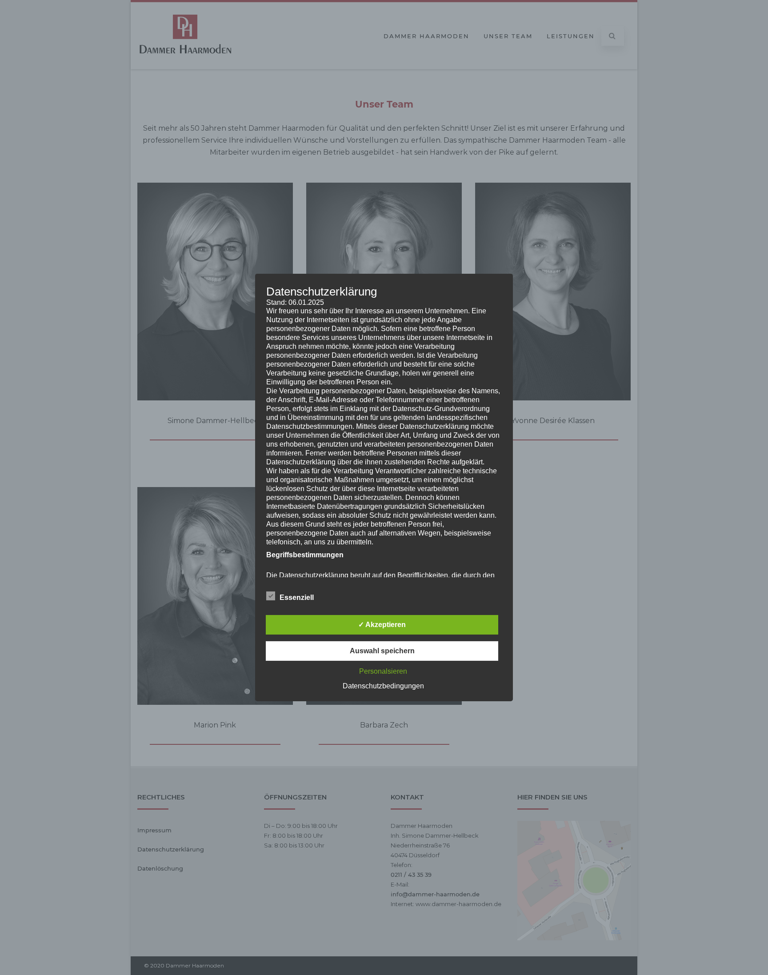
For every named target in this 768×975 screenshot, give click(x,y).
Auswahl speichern (382, 651)
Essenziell (297, 597)
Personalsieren (383, 671)
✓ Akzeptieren (382, 624)
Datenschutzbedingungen (383, 686)
